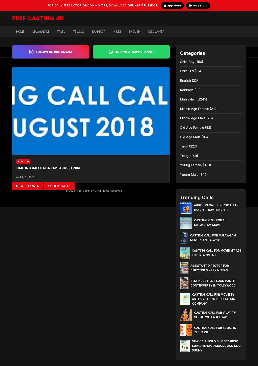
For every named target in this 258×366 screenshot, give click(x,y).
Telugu (78, 31)
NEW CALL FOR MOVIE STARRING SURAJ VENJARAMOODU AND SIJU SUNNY (216, 346)
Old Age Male (190, 137)
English (134, 31)
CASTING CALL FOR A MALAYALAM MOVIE (209, 222)
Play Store (200, 5)
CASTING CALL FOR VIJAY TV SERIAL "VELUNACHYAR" (215, 315)
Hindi (117, 31)
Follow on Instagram (54, 52)
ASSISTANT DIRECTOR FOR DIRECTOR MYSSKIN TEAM (209, 268)
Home (20, 31)
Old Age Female (192, 127)
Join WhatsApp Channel (134, 52)
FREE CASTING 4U (38, 18)
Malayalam (40, 31)
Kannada (98, 31)
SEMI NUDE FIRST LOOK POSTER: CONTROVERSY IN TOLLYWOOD (213, 283)
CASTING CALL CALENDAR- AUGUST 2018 (48, 168)
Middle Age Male (192, 118)
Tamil (61, 31)
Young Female (191, 165)
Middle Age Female (194, 109)
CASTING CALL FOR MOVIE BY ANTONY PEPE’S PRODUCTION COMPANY (213, 299)
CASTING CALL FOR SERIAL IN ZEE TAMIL (215, 330)
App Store (174, 5)
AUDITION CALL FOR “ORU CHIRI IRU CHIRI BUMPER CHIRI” (216, 207)
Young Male (189, 175)
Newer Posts (27, 186)
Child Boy (187, 62)
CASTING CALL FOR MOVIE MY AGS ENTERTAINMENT (217, 253)
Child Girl (187, 71)
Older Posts (59, 186)
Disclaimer (156, 31)
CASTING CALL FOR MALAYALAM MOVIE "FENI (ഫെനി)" (213, 238)
